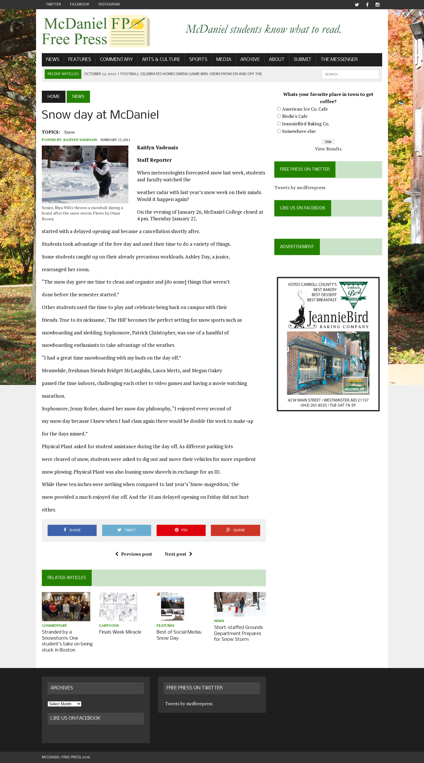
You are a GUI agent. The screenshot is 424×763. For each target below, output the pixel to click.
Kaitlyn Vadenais (80, 139)
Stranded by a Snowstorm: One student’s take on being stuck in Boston (67, 641)
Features (79, 59)
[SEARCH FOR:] (350, 74)
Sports (198, 59)
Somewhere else (299, 131)
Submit (303, 59)
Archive (250, 59)
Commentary (116, 59)
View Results (328, 149)
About (277, 59)
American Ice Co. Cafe (305, 109)
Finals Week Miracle (120, 632)
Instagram (109, 4)
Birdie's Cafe (294, 116)
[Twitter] (356, 5)
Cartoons (109, 625)
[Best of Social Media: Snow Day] (173, 617)
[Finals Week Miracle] (118, 617)
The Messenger (339, 59)
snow (69, 132)
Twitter (53, 4)
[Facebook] (367, 5)
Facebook (79, 4)
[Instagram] (377, 5)
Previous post (136, 554)
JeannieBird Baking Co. (305, 123)
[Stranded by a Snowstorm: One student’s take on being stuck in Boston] (66, 617)
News (52, 59)
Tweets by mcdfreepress (299, 187)
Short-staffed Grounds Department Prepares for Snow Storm (238, 634)
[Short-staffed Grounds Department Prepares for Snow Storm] (240, 612)
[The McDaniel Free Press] (96, 31)
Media (223, 59)
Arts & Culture (161, 59)
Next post (175, 554)
